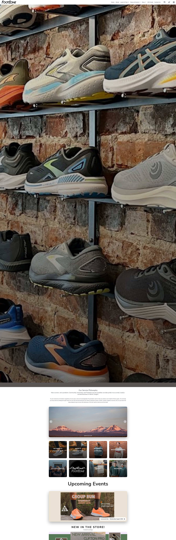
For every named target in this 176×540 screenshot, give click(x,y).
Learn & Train (124, 2)
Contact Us (157, 2)
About (117, 2)
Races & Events (134, 2)
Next (125, 421)
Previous (51, 421)
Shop (143, 2)
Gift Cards (150, 2)
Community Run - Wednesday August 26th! (111, 519)
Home (112, 2)
